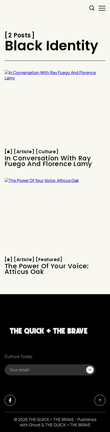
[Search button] (92, 8)
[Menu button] (101, 8)
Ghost (35, 425)
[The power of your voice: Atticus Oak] (55, 216)
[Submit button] (90, 370)
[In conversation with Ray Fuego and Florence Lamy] (55, 108)
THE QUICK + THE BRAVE (51, 419)
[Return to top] (99, 400)
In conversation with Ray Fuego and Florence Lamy (48, 161)
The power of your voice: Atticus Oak (47, 268)
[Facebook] (10, 400)
